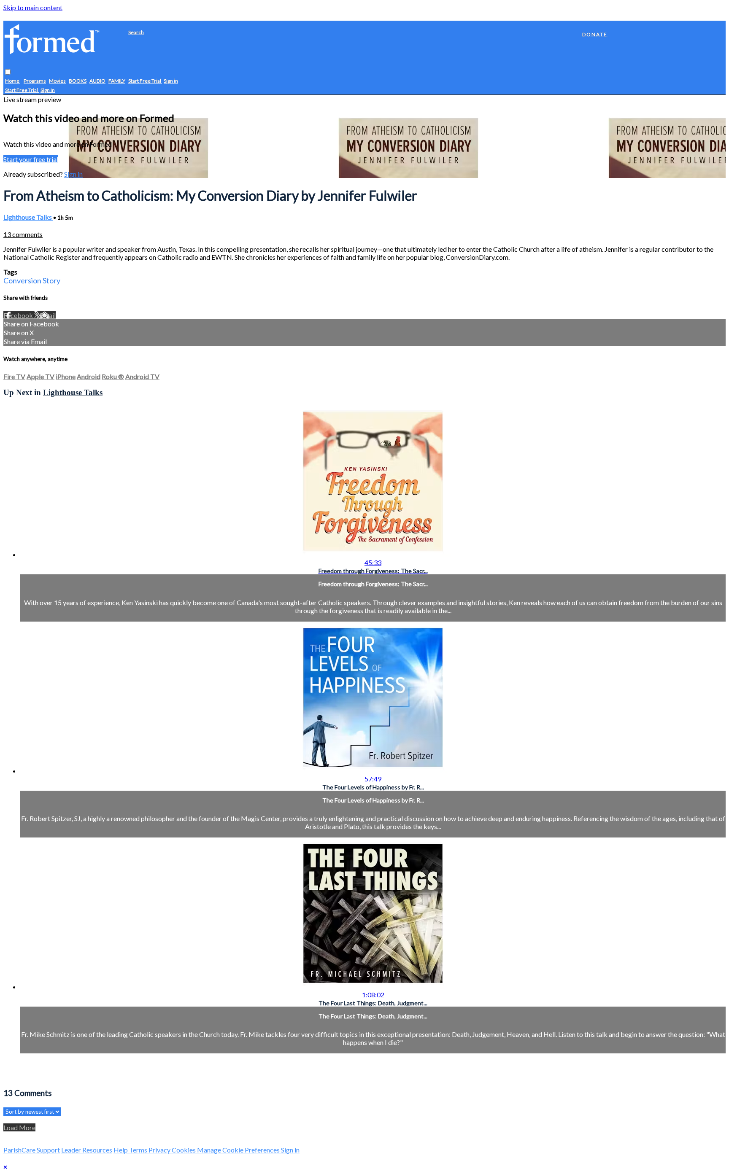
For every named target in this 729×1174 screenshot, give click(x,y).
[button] (8, 72)
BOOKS (77, 81)
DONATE (595, 34)
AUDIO (97, 81)
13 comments (23, 234)
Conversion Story (31, 280)
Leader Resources (86, 1150)
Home (12, 81)
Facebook (18, 315)
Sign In (47, 90)
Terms (138, 1150)
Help (121, 1150)
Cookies (184, 1150)
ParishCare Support (31, 1150)
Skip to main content (32, 7)
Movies (57, 81)
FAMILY (116, 81)
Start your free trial (30, 159)
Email (48, 315)
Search (136, 32)
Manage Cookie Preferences (239, 1150)
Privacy (160, 1150)
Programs (35, 81)
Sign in (171, 81)
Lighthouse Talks (28, 217)
